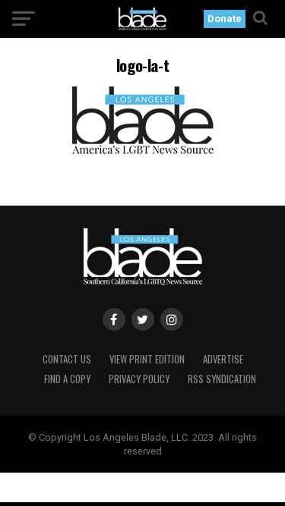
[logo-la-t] (142, 150)
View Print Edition (147, 359)
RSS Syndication (222, 379)
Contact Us (67, 359)
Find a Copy (67, 379)
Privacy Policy (139, 379)
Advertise (223, 359)
